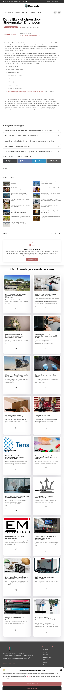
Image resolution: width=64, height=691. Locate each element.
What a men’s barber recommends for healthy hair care (50, 217)
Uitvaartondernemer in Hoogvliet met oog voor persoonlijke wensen (14, 336)
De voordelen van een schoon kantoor (46, 375)
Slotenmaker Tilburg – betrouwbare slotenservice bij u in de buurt (46, 336)
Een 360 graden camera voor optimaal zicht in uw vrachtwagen (45, 538)
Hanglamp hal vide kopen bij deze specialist (45, 497)
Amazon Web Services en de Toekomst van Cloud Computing (20, 194)
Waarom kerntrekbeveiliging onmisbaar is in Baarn (45, 294)
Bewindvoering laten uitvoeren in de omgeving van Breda (16, 577)
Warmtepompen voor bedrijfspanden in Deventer (18, 211)
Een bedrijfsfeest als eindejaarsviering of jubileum (19, 188)
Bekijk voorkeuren (32, 688)
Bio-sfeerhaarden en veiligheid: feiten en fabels (49, 211)
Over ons (24, 12)
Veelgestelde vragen (26, 33)
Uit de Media (46, 659)
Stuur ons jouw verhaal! (32, 249)
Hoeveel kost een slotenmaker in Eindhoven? (32, 136)
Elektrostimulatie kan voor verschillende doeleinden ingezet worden (15, 457)
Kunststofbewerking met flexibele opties (14, 537)
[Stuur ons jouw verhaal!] (32, 244)
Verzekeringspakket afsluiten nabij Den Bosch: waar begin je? (20, 217)
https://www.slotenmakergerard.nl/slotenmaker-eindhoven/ (26, 91)
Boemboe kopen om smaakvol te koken (20, 200)
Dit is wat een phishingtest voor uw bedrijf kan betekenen (17, 497)
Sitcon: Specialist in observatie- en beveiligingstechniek (16, 375)
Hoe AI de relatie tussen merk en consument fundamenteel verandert (51, 200)
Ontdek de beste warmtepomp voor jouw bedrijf (20, 182)
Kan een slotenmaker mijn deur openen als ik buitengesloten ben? (32, 152)
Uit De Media (9, 12)
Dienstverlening (11, 27)
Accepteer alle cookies (32, 683)
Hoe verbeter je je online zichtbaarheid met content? (18, 223)
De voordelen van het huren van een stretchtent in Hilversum (50, 194)
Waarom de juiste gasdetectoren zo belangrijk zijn (45, 619)
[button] (61, 670)
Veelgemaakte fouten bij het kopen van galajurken (20, 205)
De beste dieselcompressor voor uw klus (45, 577)
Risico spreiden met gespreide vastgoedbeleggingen (49, 182)
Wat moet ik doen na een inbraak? (32, 146)
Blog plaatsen (46, 664)
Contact (39, 12)
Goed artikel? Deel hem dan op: (30, 35)
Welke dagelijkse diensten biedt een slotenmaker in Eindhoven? (32, 130)
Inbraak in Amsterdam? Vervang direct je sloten (49, 205)
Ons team (32, 12)
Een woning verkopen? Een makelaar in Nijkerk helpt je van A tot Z (46, 457)
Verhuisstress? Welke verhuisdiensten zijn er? (14, 416)
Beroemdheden (47, 657)
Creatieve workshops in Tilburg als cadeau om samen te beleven (50, 188)
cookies (28, 676)
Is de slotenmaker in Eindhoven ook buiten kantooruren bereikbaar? (32, 141)
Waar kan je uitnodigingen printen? (15, 618)
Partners (17, 12)
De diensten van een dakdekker (42, 416)
